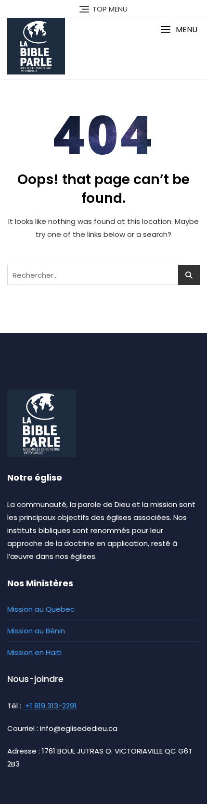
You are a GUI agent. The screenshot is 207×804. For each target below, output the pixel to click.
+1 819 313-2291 (50, 706)
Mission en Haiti (34, 652)
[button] (178, 29)
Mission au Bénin (36, 631)
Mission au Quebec (41, 609)
